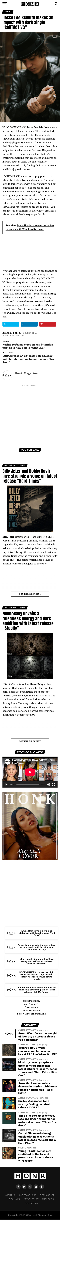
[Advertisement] (30, 417)
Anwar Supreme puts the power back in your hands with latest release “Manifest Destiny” (37, 947)
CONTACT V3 (30, 333)
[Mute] (48, 784)
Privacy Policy (31, 1199)
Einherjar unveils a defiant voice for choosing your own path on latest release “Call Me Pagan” (37, 989)
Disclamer (14, 1199)
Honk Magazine (26, 373)
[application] (30, 772)
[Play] (6, 784)
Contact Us (31, 1203)
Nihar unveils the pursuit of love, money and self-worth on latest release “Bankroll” (37, 961)
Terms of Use (47, 1195)
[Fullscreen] (53, 784)
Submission (48, 1199)
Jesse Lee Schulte (14, 336)
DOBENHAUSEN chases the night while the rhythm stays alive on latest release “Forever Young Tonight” (36, 975)
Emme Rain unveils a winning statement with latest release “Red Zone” (37, 933)
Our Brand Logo (27, 1195)
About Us (10, 1195)
